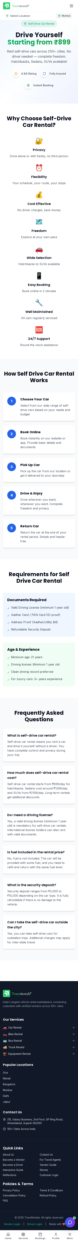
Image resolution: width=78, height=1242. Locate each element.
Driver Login (34, 1224)
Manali (7, 1078)
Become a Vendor (14, 1159)
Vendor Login (12, 1224)
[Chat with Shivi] (70, 1222)
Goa (5, 1072)
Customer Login (49, 1175)
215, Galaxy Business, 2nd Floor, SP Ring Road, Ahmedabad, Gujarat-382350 (35, 1121)
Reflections (9, 1175)
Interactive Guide (13, 1169)
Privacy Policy (11, 1190)
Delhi (6, 1095)
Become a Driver (13, 1164)
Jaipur (6, 1101)
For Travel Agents (50, 1159)
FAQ (5, 1200)
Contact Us (46, 1154)
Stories (44, 1169)
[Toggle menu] (71, 5)
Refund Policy (48, 1195)
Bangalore (9, 1084)
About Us (8, 1154)
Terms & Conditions (51, 1190)
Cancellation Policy (14, 1195)
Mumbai (7, 1090)
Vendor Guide (48, 1164)
